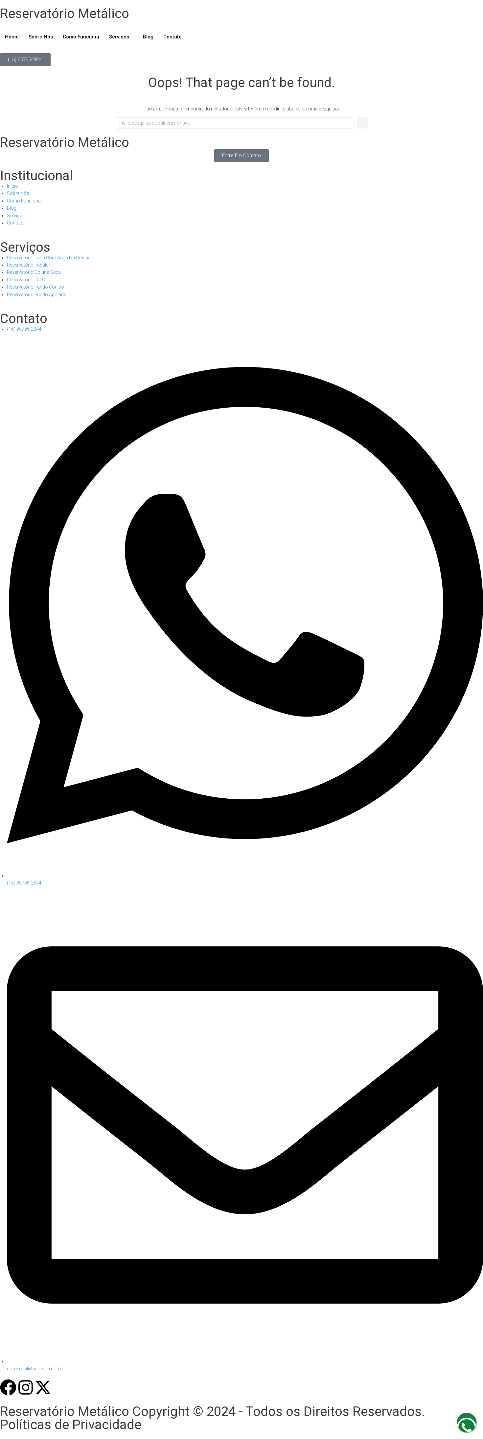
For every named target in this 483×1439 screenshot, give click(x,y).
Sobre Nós (41, 37)
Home (12, 37)
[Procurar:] (234, 123)
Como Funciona (81, 37)
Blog (148, 37)
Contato (172, 37)
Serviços (119, 37)
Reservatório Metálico (64, 13)
